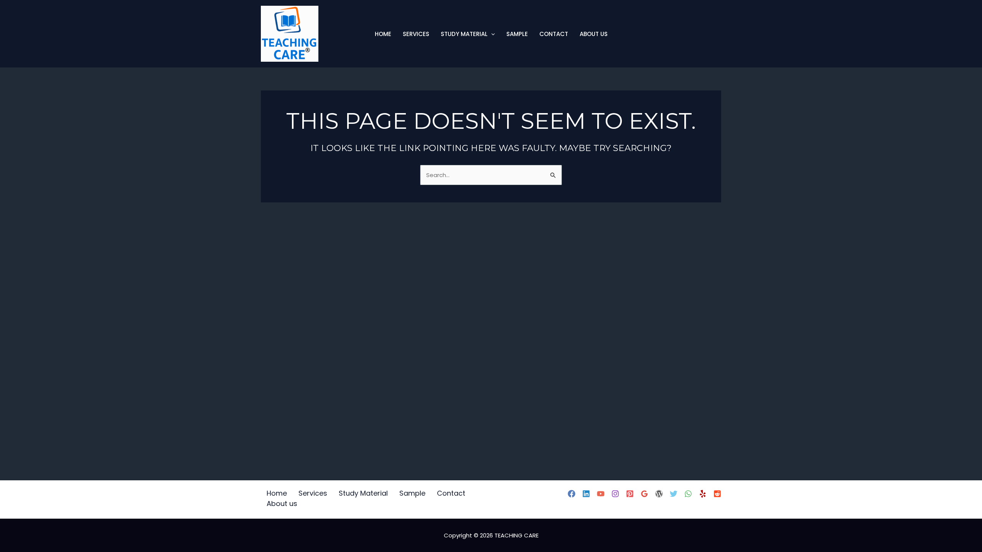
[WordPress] (659, 494)
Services (416, 34)
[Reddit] (717, 494)
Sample (517, 34)
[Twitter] (673, 494)
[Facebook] (571, 494)
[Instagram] (615, 494)
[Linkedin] (586, 494)
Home (383, 34)
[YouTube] (601, 494)
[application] (491, 34)
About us (594, 34)
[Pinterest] (630, 494)
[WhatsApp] (688, 494)
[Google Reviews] (644, 494)
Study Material (464, 34)
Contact (553, 34)
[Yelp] (703, 494)
